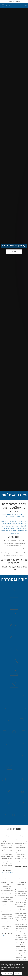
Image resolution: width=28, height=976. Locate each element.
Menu (25, 5)
